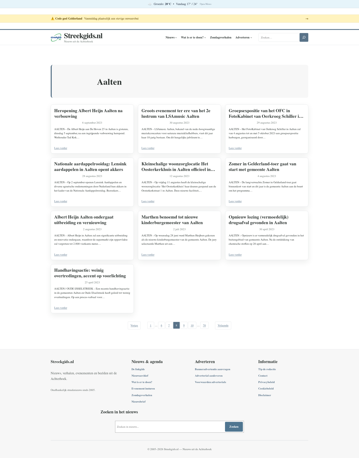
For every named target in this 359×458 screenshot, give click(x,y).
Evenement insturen (143, 388)
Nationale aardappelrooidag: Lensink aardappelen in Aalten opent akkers (90, 166)
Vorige (134, 325)
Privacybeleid (266, 382)
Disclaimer (264, 395)
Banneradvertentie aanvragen (212, 369)
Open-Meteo (205, 3)
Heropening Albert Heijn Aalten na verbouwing (88, 113)
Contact (262, 375)
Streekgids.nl (83, 35)
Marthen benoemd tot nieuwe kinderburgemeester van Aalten (172, 219)
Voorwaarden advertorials (210, 382)
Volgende (223, 325)
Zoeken (234, 426)
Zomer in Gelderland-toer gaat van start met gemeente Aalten (262, 166)
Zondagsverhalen (142, 395)
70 (204, 325)
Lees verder (60, 148)
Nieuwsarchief (140, 375)
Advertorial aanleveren (209, 375)
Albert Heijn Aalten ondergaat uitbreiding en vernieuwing (83, 219)
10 (192, 325)
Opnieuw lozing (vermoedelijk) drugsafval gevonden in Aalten (258, 219)
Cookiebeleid (266, 388)
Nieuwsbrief (138, 401)
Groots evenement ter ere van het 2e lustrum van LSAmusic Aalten (175, 113)
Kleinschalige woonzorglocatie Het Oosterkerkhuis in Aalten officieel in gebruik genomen (176, 166)
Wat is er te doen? (142, 382)
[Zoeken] (304, 37)
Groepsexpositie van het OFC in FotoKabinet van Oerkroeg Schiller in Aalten (265, 113)
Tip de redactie (267, 369)
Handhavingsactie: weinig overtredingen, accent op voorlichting (90, 272)
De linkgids (138, 369)
